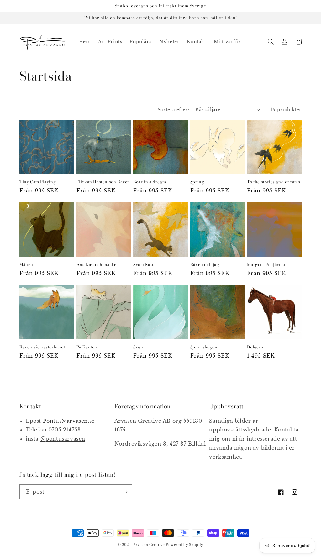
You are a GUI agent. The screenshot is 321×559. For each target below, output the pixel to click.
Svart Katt (143, 264)
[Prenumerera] (125, 491)
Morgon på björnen (267, 264)
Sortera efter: (173, 109)
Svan (138, 347)
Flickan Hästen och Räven (103, 182)
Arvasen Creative (149, 545)
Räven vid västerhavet (42, 347)
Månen (26, 264)
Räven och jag (204, 264)
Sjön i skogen (204, 347)
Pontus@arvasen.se (69, 421)
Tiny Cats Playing (37, 182)
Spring (197, 182)
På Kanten (86, 347)
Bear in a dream (149, 182)
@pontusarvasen (62, 439)
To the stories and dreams (273, 182)
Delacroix (257, 347)
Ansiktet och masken (97, 264)
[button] (271, 42)
